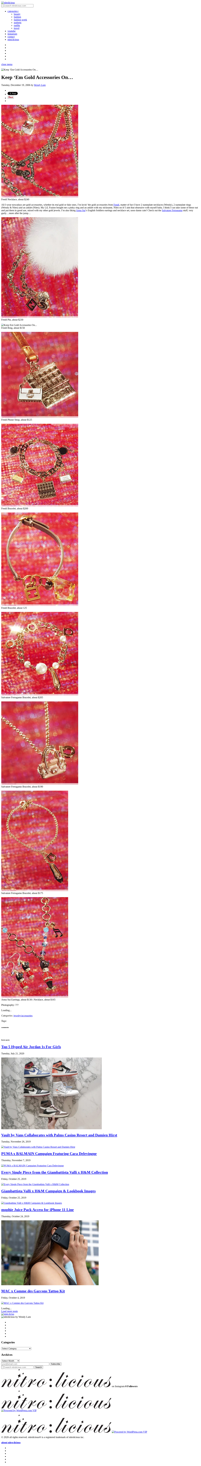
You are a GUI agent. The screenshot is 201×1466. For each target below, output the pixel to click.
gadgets (17, 22)
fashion (17, 17)
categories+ (13, 11)
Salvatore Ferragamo (172, 210)
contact (11, 36)
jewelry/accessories (23, 1015)
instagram (12, 34)
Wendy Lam (40, 85)
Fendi (116, 204)
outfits (17, 25)
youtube (12, 31)
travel (16, 28)
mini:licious (13, 39)
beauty (17, 14)
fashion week (20, 19)
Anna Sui (80, 210)
